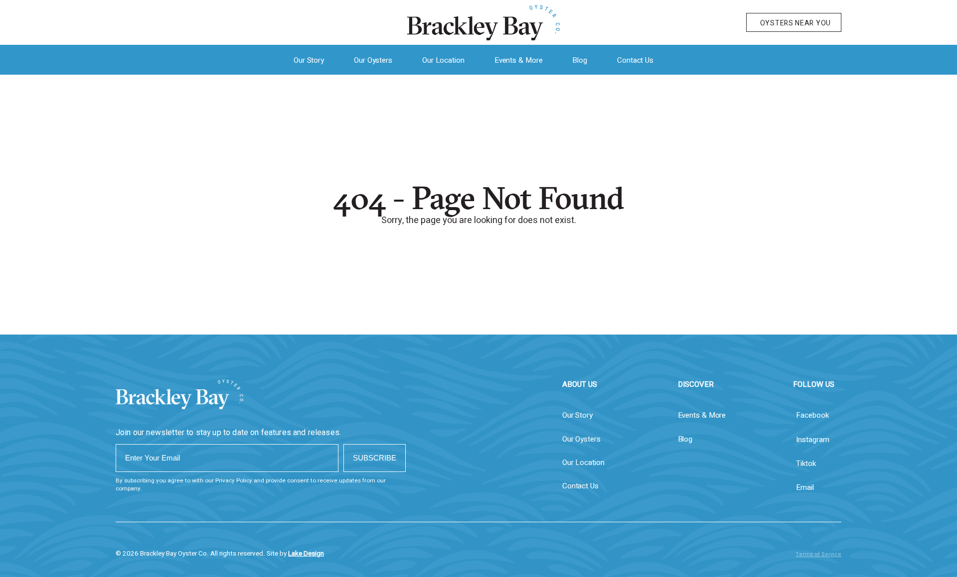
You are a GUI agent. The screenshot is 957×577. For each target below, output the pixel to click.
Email (805, 487)
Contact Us (635, 60)
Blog (579, 60)
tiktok (806, 463)
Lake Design (306, 554)
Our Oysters (373, 60)
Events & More (518, 60)
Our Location (443, 60)
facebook (812, 415)
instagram (812, 439)
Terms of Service (818, 554)
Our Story (309, 60)
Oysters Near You (795, 23)
